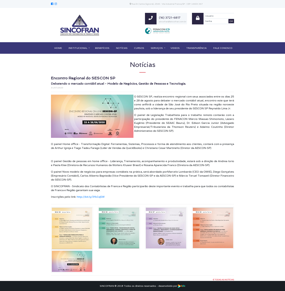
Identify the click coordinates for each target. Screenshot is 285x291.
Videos (175, 47)
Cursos (139, 47)
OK (231, 21)
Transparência (196, 47)
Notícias (121, 47)
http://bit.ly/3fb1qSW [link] (91, 197)
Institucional (77, 47)
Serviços (157, 47)
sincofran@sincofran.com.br (172, 21)
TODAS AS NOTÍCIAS (224, 279)
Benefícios (102, 47)
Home (58, 47)
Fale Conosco (222, 47)
